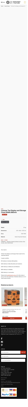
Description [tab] (4, 249)
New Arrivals (4, 377)
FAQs (2, 386)
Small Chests (7, 6)
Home (2, 6)
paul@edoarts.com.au (12, 275)
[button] (25, 2)
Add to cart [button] (12, 318)
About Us (3, 379)
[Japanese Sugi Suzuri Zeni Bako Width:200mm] (12, 297)
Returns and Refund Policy (7, 384)
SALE (6, 242)
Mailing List (19, 334)
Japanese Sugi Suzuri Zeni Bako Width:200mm (9, 312)
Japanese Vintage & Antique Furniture (15, 241)
